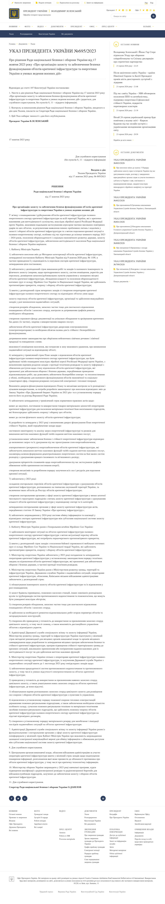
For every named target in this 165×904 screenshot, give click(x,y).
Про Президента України (119, 817)
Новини (13, 811)
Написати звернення (23, 2)
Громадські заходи (41, 814)
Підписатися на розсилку (69, 2)
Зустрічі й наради (41, 817)
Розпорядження (26, 34)
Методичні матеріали (118, 850)
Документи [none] (57, 26)
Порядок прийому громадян (91, 854)
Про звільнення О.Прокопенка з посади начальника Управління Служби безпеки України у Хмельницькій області (134, 250)
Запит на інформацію (94, 2)
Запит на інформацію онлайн (118, 842)
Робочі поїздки (40, 820)
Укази (11, 34)
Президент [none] (77, 26)
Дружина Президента (17, 827)
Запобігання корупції (143, 824)
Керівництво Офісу (142, 814)
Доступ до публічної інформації (118, 836)
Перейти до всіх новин (123, 140)
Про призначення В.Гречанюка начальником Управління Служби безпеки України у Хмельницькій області (135, 208)
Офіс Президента (15, 824)
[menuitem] (15, 26)
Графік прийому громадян (94, 847)
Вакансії (138, 820)
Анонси (62, 832)
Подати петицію (45, 2)
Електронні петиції (92, 850)
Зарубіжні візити (40, 824)
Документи (23, 44)
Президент (115, 811)
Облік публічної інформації (116, 854)
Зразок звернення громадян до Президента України (94, 841)
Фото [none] (28, 26)
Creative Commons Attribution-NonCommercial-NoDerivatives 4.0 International (114, 878)
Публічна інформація (116, 830)
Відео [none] (41, 26)
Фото (37, 811)
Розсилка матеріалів (67, 839)
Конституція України (47, 34)
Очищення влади (144, 829)
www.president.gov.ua (91, 880)
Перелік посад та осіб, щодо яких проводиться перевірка (144, 842)
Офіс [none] (92, 26)
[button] (120, 10)
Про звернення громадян (94, 835)
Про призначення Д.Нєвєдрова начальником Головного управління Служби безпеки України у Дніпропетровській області (133, 229)
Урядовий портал (46, 891)
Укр (146, 2)
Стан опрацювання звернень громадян (91, 860)
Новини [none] (13, 26)
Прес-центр (65, 829)
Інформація (139, 832)
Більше (147, 26)
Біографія (113, 814)
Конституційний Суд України (92, 891)
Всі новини (13, 830)
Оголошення (140, 817)
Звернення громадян (90, 830)
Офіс (137, 811)
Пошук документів (121, 281)
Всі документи (67, 34)
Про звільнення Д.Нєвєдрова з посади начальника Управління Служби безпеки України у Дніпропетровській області (134, 272)
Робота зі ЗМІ (64, 836)
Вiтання (12, 820)
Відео (62, 811)
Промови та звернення (18, 817)
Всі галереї (38, 827)
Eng (151, 2)
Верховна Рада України (67, 891)
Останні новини (15, 814)
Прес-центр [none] (108, 26)
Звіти (112, 847)
